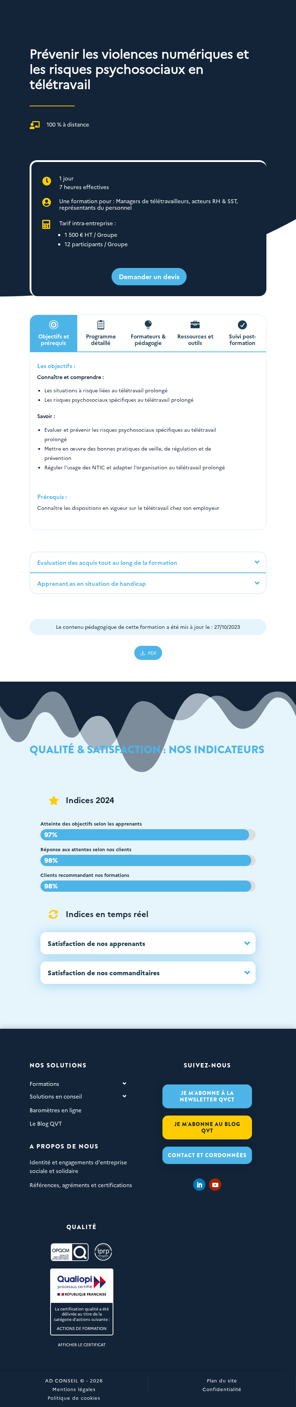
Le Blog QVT (46, 1123)
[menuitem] (149, 276)
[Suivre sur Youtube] (215, 1184)
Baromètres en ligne (56, 1110)
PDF (152, 653)
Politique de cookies (74, 1397)
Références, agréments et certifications (81, 1185)
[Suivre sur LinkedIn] (199, 1184)
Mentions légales (74, 1389)
